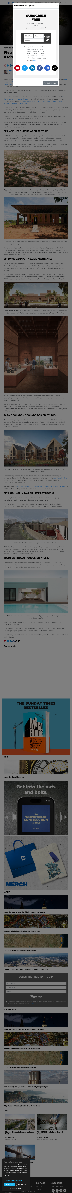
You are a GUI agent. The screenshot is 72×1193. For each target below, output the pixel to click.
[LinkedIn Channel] (32, 68)
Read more (7, 1177)
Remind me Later (50, 83)
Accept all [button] (9, 1184)
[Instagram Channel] (47, 68)
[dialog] (16, 1174)
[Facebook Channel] (40, 68)
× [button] (28, 1160)
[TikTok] (54, 68)
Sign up (47, 38)
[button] (16, 1181)
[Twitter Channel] (24, 68)
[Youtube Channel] (17, 68)
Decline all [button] (22, 1184)
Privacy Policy (38, 60)
